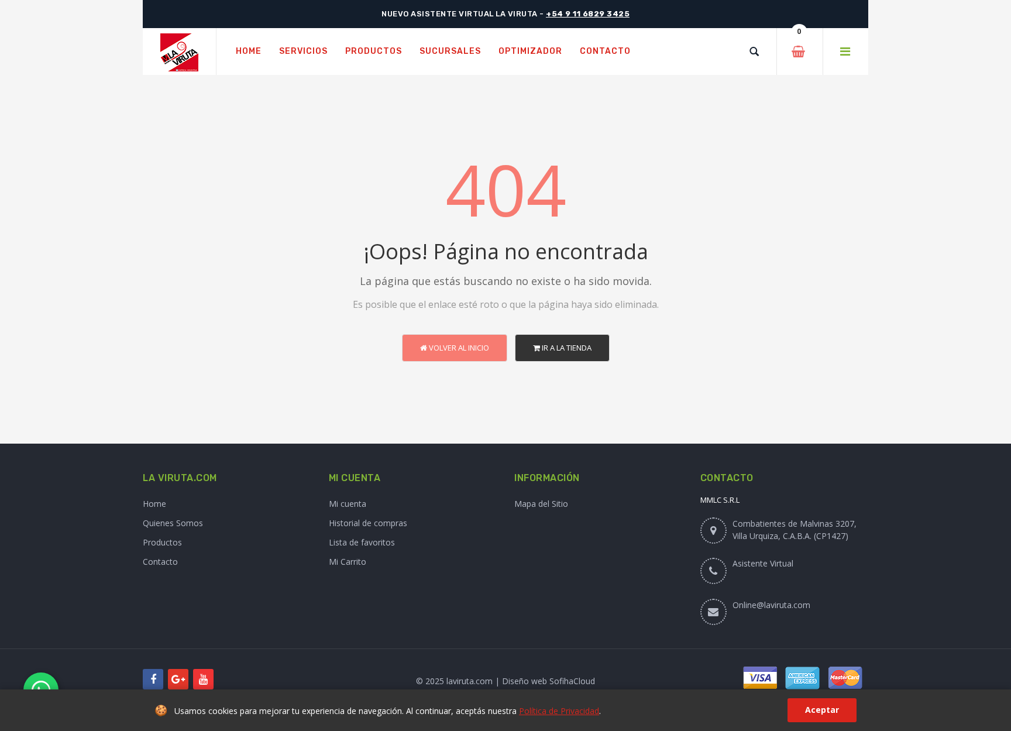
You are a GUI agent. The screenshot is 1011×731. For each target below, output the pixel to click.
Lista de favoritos (362, 542)
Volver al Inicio (458, 347)
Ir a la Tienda (566, 347)
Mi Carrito (347, 561)
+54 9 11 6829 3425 (588, 13)
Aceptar (822, 709)
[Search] (754, 51)
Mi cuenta (347, 503)
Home (154, 503)
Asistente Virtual (763, 563)
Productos (162, 542)
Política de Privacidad (559, 710)
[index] (179, 52)
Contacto (160, 561)
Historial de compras (368, 522)
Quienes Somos (173, 522)
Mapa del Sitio (541, 503)
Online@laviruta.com (771, 604)
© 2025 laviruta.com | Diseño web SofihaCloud (505, 681)
